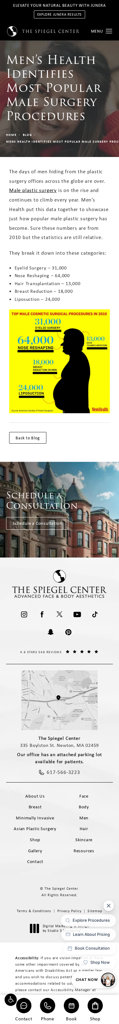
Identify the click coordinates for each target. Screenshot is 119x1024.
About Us (35, 796)
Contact (23, 1018)
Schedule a (42, 500)
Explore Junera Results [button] (59, 14)
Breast (35, 807)
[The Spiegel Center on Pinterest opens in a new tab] (68, 632)
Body (84, 807)
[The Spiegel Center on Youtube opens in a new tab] (77, 614)
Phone (47, 1018)
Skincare (83, 840)
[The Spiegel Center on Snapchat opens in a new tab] (50, 632)
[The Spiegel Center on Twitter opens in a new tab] (59, 614)
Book (71, 1018)
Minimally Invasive (35, 818)
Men (83, 818)
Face (83, 796)
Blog (27, 135)
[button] (11, 1000)
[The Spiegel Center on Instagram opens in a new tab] (24, 614)
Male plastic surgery (33, 190)
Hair (84, 829)
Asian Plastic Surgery (35, 829)
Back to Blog (28, 438)
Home (11, 135)
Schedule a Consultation (37, 523)
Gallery (35, 851)
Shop (95, 1018)
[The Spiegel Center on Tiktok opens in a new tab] (95, 614)
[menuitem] (24, 614)
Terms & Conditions (34, 910)
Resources (84, 851)
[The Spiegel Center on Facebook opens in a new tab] (41, 614)
